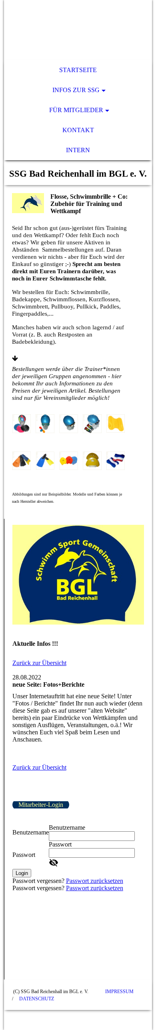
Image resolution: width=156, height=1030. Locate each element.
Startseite (78, 70)
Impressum (119, 991)
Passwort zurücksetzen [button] (94, 880)
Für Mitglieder (76, 110)
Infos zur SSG (76, 90)
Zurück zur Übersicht (39, 662)
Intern (78, 150)
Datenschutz (36, 999)
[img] (78, 30)
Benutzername (30, 832)
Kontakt (78, 130)
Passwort (23, 854)
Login (22, 873)
